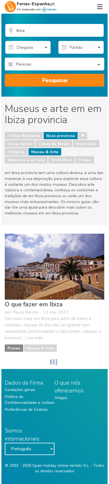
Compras (16, 152)
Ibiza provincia (60, 135)
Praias (84, 160)
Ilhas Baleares (25, 135)
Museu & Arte (44, 152)
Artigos (60, 397)
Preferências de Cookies (26, 409)
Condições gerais (20, 389)
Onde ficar (61, 160)
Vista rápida (20, 143)
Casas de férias (53, 143)
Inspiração (86, 143)
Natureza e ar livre (26, 160)
